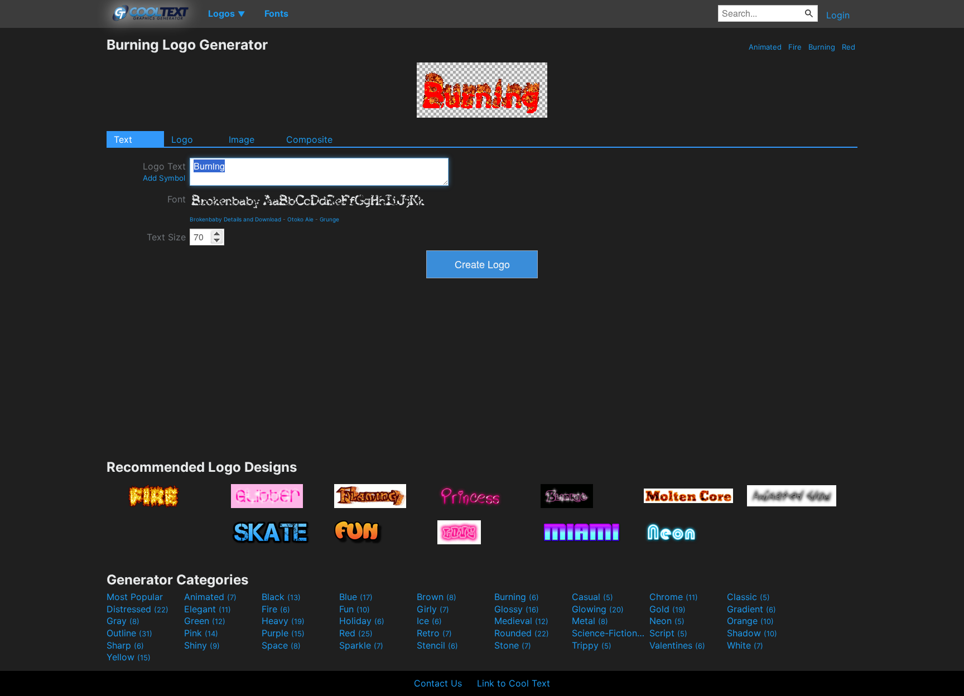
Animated (765, 46)
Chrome (673, 596)
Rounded (521, 633)
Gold (667, 609)
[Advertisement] (53, 203)
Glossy (516, 609)
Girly (433, 609)
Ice (429, 620)
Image (241, 139)
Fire (795, 46)
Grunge (329, 219)
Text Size (166, 237)
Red (848, 46)
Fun (354, 609)
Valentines (677, 645)
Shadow (752, 633)
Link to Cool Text (513, 683)
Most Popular (135, 596)
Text (123, 139)
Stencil (437, 645)
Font (176, 199)
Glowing (598, 609)
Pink (201, 633)
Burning (821, 46)
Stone (512, 645)
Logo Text (164, 171)
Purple (283, 633)
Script (668, 633)
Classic (748, 596)
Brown (436, 596)
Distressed (137, 609)
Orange (750, 620)
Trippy (591, 645)
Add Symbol (164, 177)
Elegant (207, 609)
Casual (592, 596)
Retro (434, 633)
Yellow (129, 657)
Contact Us (438, 683)
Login (838, 15)
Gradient (751, 609)
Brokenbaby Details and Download (235, 219)
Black (281, 596)
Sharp (125, 645)
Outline (129, 633)
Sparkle (361, 645)
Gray (123, 620)
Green (204, 620)
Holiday (361, 620)
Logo (182, 139)
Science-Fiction (609, 633)
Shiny (202, 645)
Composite (309, 139)
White (745, 645)
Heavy (283, 620)
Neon (667, 620)
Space (281, 645)
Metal (590, 620)
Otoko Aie (300, 219)
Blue (356, 596)
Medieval (521, 620)
